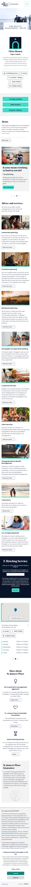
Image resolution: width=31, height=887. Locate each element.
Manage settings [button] (15, 869)
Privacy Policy (5, 884)
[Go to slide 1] (15, 658)
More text (5, 140)
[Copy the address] (28, 625)
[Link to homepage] (12, 4)
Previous (12, 196)
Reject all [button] (15, 877)
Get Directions (16, 618)
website (5, 787)
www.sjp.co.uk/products (9, 831)
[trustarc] (26, 883)
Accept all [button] (15, 873)
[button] (16, 610)
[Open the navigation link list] (26, 4)
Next (19, 196)
